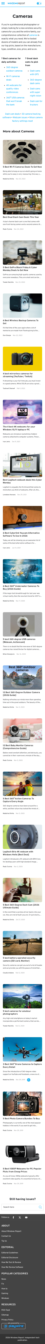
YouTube (26, 1217)
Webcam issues (20, 117)
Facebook (13, 1217)
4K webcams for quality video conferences (14, 89)
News (3, 1279)
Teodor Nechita (8, 282)
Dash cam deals (12, 114)
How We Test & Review (11, 1262)
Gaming (4, 1293)
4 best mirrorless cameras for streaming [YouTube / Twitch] (18, 375)
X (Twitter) (20, 1217)
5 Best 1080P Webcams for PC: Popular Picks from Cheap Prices (22, 1170)
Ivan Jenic (6, 442)
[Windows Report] (16, 3)
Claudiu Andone (8, 973)
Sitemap (5, 1315)
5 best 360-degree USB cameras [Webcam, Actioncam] (19, 641)
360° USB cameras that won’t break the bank (15, 101)
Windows (5, 1298)
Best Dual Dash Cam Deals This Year (21, 217)
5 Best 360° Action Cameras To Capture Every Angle (18, 800)
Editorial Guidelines (9, 1253)
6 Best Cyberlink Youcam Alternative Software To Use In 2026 (21, 534)
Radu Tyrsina (7, 229)
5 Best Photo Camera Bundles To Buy (21, 1118)
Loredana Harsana (9, 495)
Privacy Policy (7, 1320)
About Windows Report (11, 1231)
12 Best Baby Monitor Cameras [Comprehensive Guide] (18, 747)
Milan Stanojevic (9, 654)
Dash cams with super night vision (35, 92)
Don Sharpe (7, 335)
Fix (2, 1284)
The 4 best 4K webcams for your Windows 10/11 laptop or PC (19, 428)
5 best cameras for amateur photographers (17, 1012)
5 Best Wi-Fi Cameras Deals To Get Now (22, 167)
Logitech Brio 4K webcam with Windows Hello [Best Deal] (18, 853)
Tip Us (4, 1241)
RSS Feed (5, 1310)
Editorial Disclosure (9, 1257)
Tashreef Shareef (9, 389)
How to (4, 1289)
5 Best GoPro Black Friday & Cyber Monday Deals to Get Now (20, 269)
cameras (33, 35)
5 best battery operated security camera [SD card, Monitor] (19, 959)
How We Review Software (12, 1267)
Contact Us (6, 1236)
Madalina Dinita (8, 179)
